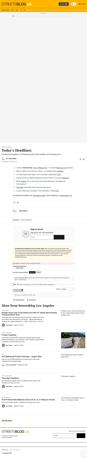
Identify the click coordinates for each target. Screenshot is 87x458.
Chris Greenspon (11, 365)
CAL (17, 10)
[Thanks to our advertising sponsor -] (43, 78)
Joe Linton (12, 158)
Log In (62, 4)
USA (12, 10)
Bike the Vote (61, 168)
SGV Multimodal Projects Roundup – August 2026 (21, 357)
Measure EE (42, 168)
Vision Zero (5, 310)
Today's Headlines (7, 147)
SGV (3, 354)
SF (20, 10)
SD (24, 10)
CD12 (35, 168)
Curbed (60, 171)
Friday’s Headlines (9, 335)
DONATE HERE (5, 10)
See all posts (7, 420)
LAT (59, 174)
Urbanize (65, 178)
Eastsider (19, 187)
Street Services (6, 397)
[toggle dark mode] (73, 4)
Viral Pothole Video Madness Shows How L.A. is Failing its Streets (28, 400)
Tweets (23, 181)
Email (33, 237)
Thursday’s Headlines (10, 378)
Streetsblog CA (66, 195)
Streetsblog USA (39, 195)
